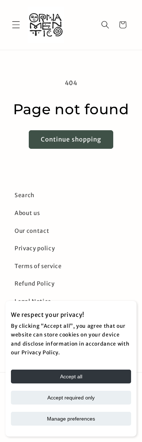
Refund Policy (35, 283)
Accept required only (71, 398)
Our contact (32, 230)
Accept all (71, 376)
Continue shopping (71, 139)
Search (25, 195)
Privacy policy (35, 248)
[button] (16, 24)
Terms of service (38, 266)
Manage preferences (71, 419)
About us (27, 213)
